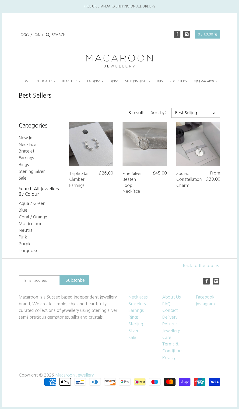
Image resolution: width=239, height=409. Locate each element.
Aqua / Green (32, 203)
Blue (23, 210)
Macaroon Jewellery (74, 375)
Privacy (169, 358)
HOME (26, 81)
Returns (170, 324)
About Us (171, 297)
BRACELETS (70, 81)
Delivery (169, 317)
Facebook (205, 297)
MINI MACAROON (206, 81)
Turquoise (29, 251)
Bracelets (137, 304)
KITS (160, 81)
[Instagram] (186, 34)
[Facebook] (177, 34)
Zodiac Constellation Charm (189, 179)
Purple (25, 244)
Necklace (27, 144)
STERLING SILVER (136, 81)
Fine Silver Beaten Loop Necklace (132, 182)
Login (24, 34)
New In (25, 138)
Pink (23, 237)
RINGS (114, 81)
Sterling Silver (32, 171)
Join (36, 34)
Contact (170, 310)
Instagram (205, 304)
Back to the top (198, 265)
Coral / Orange (33, 217)
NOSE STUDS (178, 81)
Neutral (26, 230)
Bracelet (26, 151)
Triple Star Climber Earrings (79, 179)
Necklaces (138, 297)
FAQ (166, 304)
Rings (24, 165)
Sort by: (158, 112)
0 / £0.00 (206, 34)
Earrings (26, 158)
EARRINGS (94, 81)
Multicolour (30, 224)
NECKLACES (45, 81)
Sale (22, 178)
